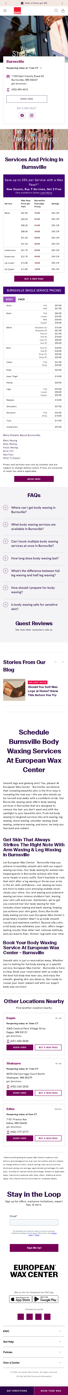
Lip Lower (9, 263)
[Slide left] (6, 3)
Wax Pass (8, 454)
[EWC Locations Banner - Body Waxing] (34, 149)
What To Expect (11, 458)
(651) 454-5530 (19, 1041)
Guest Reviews (34, 623)
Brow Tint (8, 451)
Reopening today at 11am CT (22, 67)
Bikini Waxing (10, 440)
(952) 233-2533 (19, 1086)
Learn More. (46, 192)
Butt (8, 348)
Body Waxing (10, 443)
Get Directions (17, 1390)
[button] (56, 10)
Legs (8, 389)
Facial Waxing (10, 447)
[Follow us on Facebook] (22, 115)
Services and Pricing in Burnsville (34, 164)
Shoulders (11, 406)
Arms (9, 305)
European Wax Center (29, 1372)
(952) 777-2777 (19, 1132)
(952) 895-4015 (20, 89)
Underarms (10, 250)
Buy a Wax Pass (27, 108)
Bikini (7, 213)
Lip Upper (9, 269)
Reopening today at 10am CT (22, 1023)
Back (8, 313)
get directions (19, 83)
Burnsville (15, 61)
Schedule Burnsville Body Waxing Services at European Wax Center (34, 751)
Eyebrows (10, 256)
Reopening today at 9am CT (21, 1114)
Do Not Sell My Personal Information (34, 1376)
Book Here (27, 98)
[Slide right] (62, 3)
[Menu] (5, 10)
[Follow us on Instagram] (31, 115)
